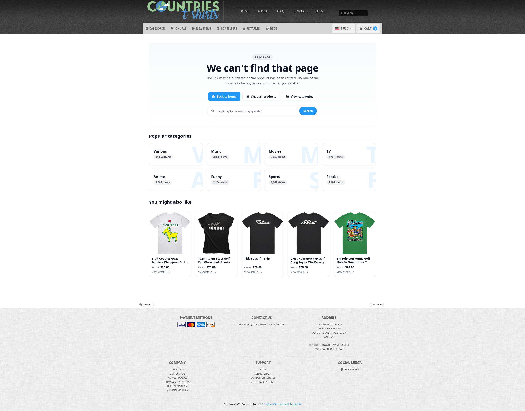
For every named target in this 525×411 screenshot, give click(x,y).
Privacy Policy (177, 377)
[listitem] (176, 154)
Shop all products (263, 96)
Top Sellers (229, 28)
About (263, 11)
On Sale (180, 28)
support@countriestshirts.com (283, 404)
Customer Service (263, 377)
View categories (302, 96)
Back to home (226, 96)
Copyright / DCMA (263, 382)
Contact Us (177, 373)
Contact (300, 11)
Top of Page (376, 304)
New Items (203, 28)
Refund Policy (177, 386)
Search (308, 111)
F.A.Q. (281, 11)
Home (245, 11)
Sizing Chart (263, 373)
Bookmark (351, 369)
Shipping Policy (177, 390)
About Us (177, 369)
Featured (253, 28)
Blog (320, 11)
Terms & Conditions (177, 382)
